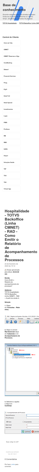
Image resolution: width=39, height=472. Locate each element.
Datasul (6, 69)
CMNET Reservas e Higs (11, 56)
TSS (5, 182)
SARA (5, 149)
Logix (5, 116)
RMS (5, 142)
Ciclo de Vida (8, 43)
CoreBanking (8, 63)
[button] (12, 445)
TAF (5, 169)
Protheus (7, 129)
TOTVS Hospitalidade (10, 23)
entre (13, 464)
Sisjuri (6, 156)
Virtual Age (7, 189)
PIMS (5, 122)
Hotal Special (8, 103)
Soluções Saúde (9, 162)
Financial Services (10, 76)
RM (5, 136)
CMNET (6, 49)
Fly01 (5, 89)
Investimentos (8, 109)
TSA (5, 176)
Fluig (5, 83)
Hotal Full (7, 96)
